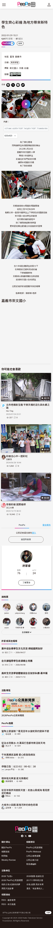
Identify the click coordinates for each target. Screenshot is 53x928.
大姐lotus (33, 613)
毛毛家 (8, 734)
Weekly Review (8, 859)
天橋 (21, 68)
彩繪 (26, 68)
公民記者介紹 (32, 859)
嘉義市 (18, 56)
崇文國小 (14, 68)
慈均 (46, 613)
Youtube (30, 836)
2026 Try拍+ (7, 876)
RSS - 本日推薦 (8, 904)
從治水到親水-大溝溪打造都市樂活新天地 (23, 742)
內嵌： (6, 122)
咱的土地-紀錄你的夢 (10, 884)
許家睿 (26, 566)
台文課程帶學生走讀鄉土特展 (16, 660)
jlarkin (6, 613)
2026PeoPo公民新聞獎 (12, 715)
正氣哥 (8, 808)
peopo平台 (10, 769)
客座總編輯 (31, 864)
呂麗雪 (9, 459)
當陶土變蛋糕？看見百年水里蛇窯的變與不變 (25, 731)
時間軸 (4, 855)
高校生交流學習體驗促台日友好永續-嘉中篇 (24, 673)
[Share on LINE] (18, 85)
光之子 (8, 746)
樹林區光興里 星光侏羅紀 (14, 778)
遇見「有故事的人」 (35, 888)
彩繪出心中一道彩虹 (17, 456)
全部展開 (26, 632)
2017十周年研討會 (34, 880)
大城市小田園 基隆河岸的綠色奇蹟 (19, 804)
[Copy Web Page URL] (23, 85)
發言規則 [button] (47, 525)
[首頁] (26, 4)
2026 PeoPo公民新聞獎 (12, 880)
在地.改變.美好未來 (35, 884)
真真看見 (9, 781)
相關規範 (5, 851)
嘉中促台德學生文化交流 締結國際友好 (22, 648)
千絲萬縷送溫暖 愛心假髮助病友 (18, 754)
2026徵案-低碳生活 (35, 876)
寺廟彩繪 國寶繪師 (16, 504)
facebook (22, 836)
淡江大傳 (10, 508)
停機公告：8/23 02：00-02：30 (18, 766)
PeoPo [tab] (22, 525)
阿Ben (7, 796)
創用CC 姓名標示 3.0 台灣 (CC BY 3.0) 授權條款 (16, 74)
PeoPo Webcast (33, 851)
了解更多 (26, 582)
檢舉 (20, 43)
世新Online (9, 758)
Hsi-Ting (9, 411)
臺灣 (12, 56)
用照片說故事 (7, 888)
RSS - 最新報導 (8, 900)
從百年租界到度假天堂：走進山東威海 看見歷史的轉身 (25, 791)
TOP (48, 912)
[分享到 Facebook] (8, 85)
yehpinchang (20, 613)
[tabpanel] (26, 532)
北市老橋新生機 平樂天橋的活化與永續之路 (28, 406)
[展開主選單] (3, 4)
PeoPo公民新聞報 (34, 847)
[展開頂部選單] (49, 4)
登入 (34, 532)
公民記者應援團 (33, 855)
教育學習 (14, 62)
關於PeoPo (6, 847)
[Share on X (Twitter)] (13, 85)
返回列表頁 (26, 539)
